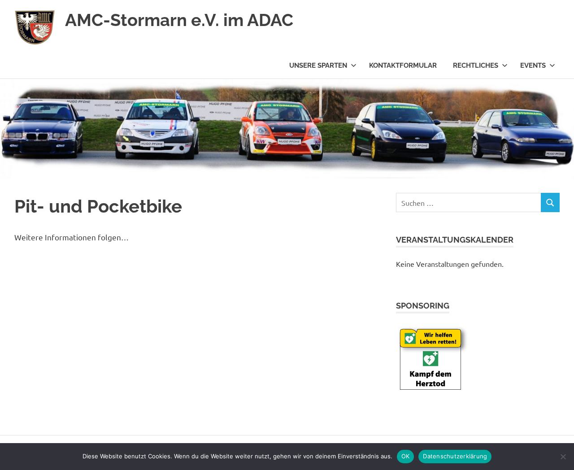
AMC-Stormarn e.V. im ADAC (179, 20)
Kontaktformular (403, 65)
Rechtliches (475, 65)
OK (405, 456)
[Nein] (562, 456)
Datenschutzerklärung (455, 456)
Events (533, 65)
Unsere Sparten (318, 65)
